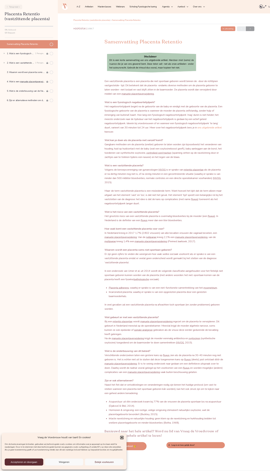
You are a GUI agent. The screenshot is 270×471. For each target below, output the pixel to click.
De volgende (250, 28)
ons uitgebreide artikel (210, 127)
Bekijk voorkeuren (104, 462)
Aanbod (181, 6)
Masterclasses (104, 6)
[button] (121, 437)
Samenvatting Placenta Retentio (126, 20)
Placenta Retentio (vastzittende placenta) (91, 20)
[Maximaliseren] (265, 7)
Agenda (165, 6)
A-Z (78, 6)
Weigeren (64, 462)
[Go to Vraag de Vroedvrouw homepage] (65, 6)
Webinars (120, 6)
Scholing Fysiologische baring (143, 6)
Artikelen (89, 6)
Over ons (197, 6)
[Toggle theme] (261, 7)
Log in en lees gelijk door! (183, 445)
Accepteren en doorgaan (24, 462)
